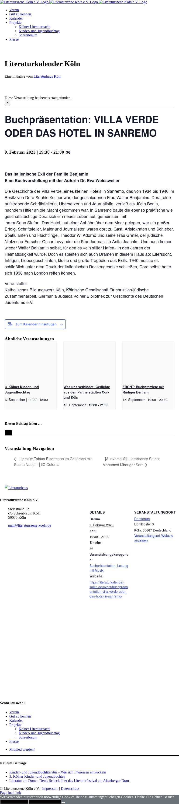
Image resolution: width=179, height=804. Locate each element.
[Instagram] (7, 605)
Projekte (15, 725)
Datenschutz (70, 788)
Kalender (16, 720)
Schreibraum (28, 737)
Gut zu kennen (20, 716)
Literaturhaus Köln (47, 76)
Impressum (50, 788)
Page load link (10, 793)
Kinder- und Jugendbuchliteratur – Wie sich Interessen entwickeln (57, 772)
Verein (14, 712)
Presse (14, 741)
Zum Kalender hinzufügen (36, 324)
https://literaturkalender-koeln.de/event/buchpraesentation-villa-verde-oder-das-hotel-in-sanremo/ (109, 589)
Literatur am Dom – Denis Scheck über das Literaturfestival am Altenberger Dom (69, 781)
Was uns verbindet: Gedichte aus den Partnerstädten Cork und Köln (87, 392)
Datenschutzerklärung (44, 801)
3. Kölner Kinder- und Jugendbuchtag (37, 776)
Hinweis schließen (14, 801)
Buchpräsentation (102, 565)
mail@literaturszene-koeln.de (29, 525)
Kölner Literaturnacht (34, 729)
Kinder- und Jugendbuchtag (39, 733)
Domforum (142, 518)
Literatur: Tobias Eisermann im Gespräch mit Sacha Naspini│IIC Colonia (53, 461)
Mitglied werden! (22, 749)
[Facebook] (2, 605)
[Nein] (63, 802)
